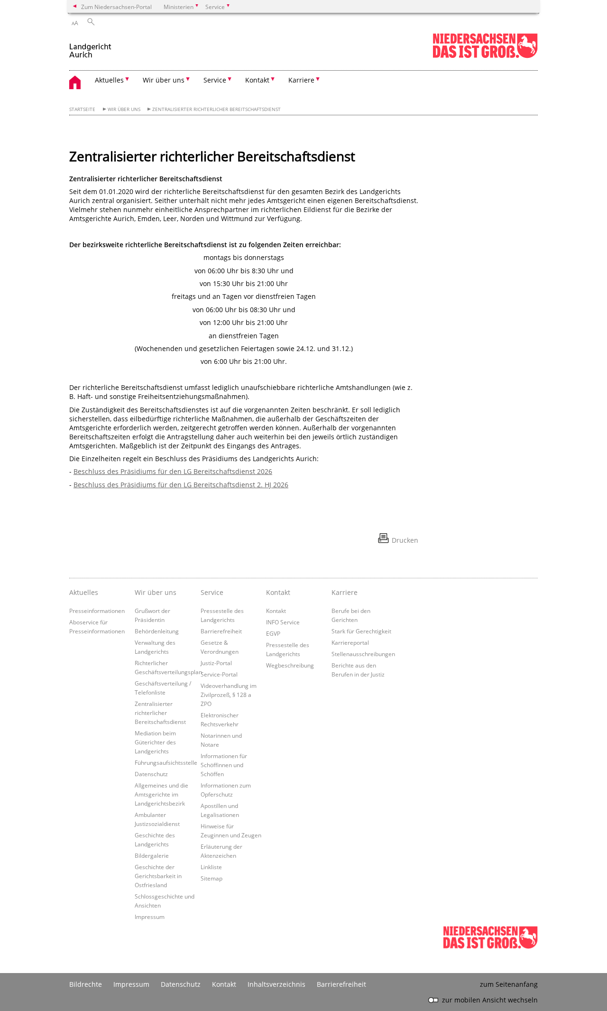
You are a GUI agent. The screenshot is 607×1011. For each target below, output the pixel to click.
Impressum (150, 916)
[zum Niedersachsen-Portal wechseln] (485, 56)
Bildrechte (85, 984)
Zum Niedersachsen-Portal (116, 6)
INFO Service (283, 622)
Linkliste (211, 867)
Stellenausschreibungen (363, 654)
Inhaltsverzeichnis (276, 984)
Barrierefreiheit (221, 631)
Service (212, 592)
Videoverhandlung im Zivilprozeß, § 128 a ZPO (229, 694)
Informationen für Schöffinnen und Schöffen (224, 765)
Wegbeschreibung (290, 665)
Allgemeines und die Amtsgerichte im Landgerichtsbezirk (161, 794)
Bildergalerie (152, 855)
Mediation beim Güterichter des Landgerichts (155, 742)
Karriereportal (350, 642)
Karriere (344, 592)
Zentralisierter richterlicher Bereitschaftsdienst (216, 109)
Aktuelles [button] (109, 79)
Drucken (405, 540)
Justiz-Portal (216, 663)
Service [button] (214, 79)
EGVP (273, 633)
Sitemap (211, 878)
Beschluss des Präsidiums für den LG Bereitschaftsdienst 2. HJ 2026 (181, 484)
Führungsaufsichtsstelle (166, 762)
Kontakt (278, 592)
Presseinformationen (97, 610)
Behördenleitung (157, 631)
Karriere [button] (301, 79)
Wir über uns (124, 109)
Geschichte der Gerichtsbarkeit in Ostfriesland (158, 876)
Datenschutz (151, 774)
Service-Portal (219, 674)
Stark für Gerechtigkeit (361, 631)
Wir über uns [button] (163, 79)
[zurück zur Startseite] (90, 47)
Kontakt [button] (257, 79)
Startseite (82, 109)
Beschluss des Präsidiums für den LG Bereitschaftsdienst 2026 (173, 471)
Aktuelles (83, 592)
